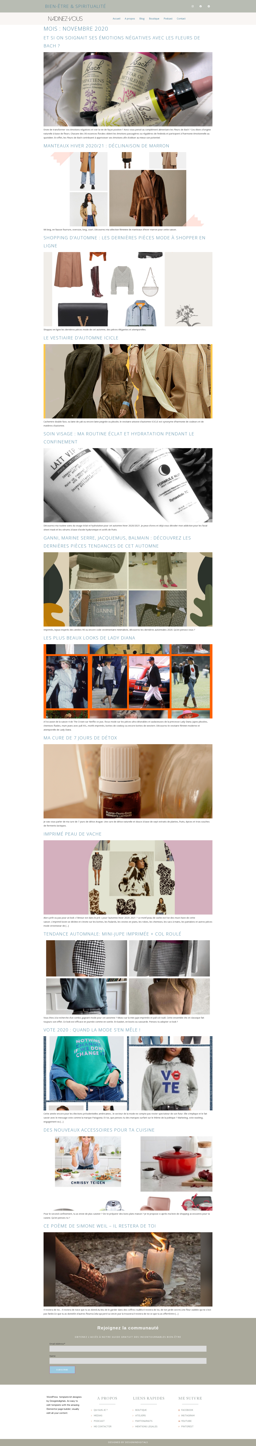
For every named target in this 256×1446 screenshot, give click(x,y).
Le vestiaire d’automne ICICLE (81, 338)
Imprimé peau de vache (73, 834)
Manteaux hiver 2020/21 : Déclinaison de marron (106, 146)
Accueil (116, 18)
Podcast (168, 18)
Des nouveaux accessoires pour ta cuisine (99, 1130)
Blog (142, 18)
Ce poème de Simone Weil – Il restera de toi (100, 1226)
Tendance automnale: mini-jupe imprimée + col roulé (112, 934)
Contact (181, 18)
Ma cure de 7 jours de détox (80, 738)
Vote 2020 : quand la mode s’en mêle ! (92, 1030)
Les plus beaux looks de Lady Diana (89, 638)
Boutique (154, 18)
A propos (130, 18)
